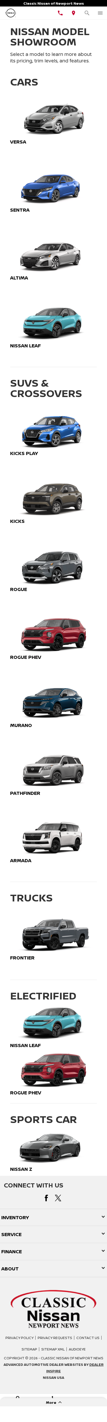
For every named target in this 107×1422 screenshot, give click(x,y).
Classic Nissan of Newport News (72, 1358)
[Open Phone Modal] (60, 13)
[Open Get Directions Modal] (74, 13)
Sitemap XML (53, 1349)
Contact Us (87, 1337)
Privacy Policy (19, 1337)
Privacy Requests (55, 1337)
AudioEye (77, 1349)
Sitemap (29, 1349)
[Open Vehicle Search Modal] (87, 13)
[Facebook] (46, 1198)
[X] (58, 1198)
